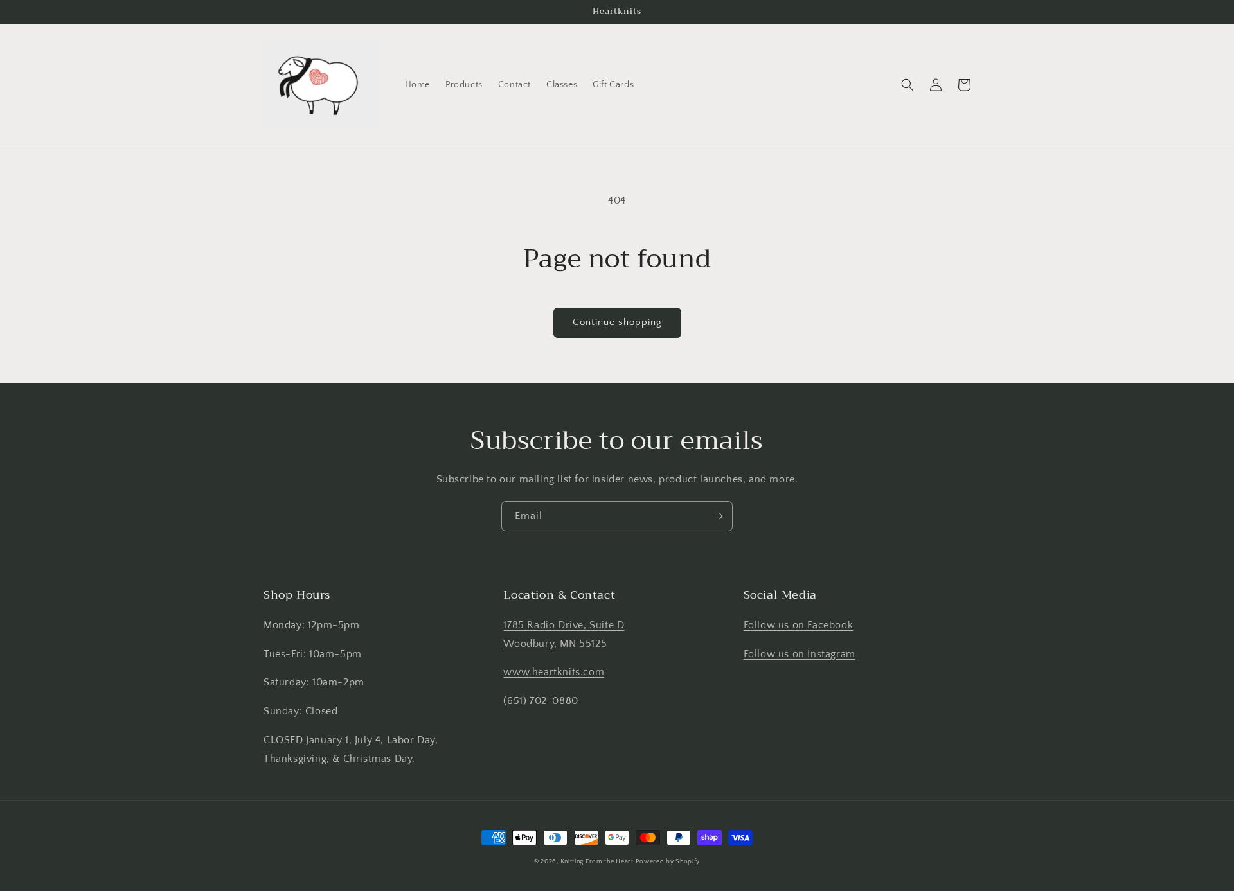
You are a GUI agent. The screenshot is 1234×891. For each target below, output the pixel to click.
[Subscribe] (718, 516)
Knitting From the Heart (597, 861)
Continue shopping (617, 322)
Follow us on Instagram (799, 654)
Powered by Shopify (668, 861)
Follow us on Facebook (799, 625)
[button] (907, 85)
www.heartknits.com (553, 672)
